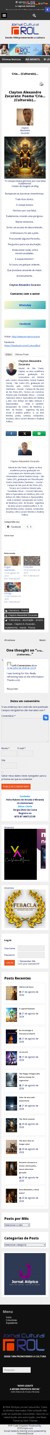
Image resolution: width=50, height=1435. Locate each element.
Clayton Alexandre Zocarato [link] (29, 362)
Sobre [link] (9, 354)
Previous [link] (10, 640)
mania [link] (23, 627)
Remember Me (27, 961)
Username (9, 948)
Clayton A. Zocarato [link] (24, 623)
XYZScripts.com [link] (25, 1428)
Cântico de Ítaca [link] (25, 5)
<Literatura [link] (14, 620)
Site (3, 760)
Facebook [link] (25, 323)
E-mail (22, 748)
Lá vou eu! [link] (29, 59)
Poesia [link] (24, 610)
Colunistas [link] (11, 1320)
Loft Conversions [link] (21, 665)
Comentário (8, 715)
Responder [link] (12, 688)
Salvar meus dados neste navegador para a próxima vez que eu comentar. (23, 777)
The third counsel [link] (27, 1119)
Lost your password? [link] (28, 963)
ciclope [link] (8, 623)
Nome (5, 748)
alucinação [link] (27, 620)
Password (9, 955)
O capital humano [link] (27, 1008)
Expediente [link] (12, 1322)
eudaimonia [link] (11, 627)
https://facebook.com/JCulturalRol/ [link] (22, 345)
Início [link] (9, 1317)
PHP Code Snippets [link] (18, 1425)
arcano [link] (39, 620)
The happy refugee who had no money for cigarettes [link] (29, 1077)
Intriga (7, 593)
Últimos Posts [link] (22, 354)
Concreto (28, 567)
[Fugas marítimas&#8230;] (12, 561)
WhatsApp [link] (25, 305)
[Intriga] (12, 587)
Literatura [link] (13, 610)
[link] (47, 9)
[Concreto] (32, 561)
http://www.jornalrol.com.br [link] (26, 336)
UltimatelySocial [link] (25, 1433)
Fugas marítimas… (10, 568)
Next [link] (42, 640)
